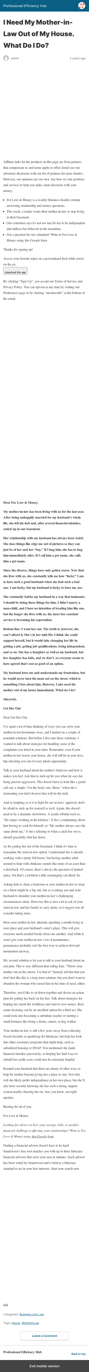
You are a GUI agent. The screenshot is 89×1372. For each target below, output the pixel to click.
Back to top (78, 1353)
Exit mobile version (45, 1366)
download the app (15, 272)
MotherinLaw (30, 1323)
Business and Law (32, 1314)
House (16, 1323)
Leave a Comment (44, 1335)
